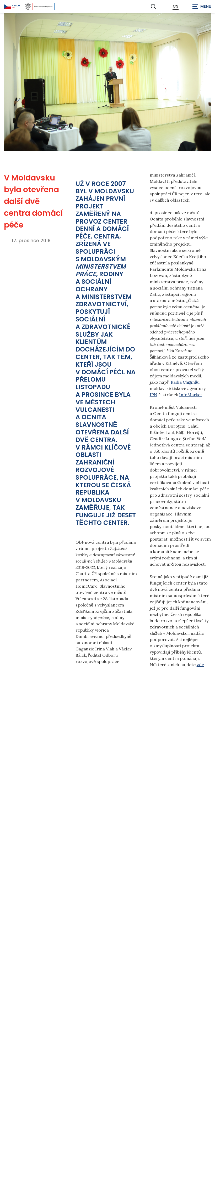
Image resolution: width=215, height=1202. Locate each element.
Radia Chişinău (185, 382)
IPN (153, 394)
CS (176, 6)
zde (200, 664)
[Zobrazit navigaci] (202, 6)
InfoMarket (190, 394)
